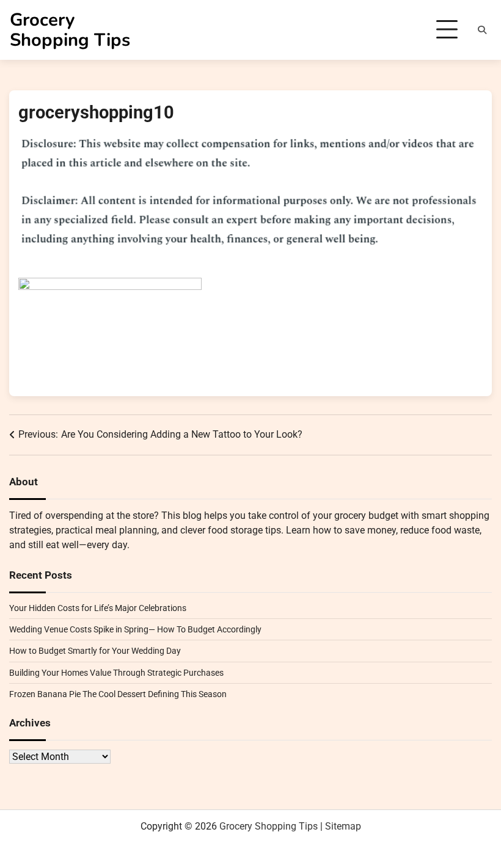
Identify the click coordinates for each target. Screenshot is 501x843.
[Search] (482, 30)
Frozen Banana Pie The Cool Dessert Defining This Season (118, 694)
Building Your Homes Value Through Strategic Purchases (116, 673)
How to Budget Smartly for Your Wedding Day (95, 651)
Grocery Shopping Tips (70, 30)
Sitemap (343, 826)
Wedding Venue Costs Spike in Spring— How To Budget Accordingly (135, 629)
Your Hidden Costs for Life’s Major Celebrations (97, 608)
